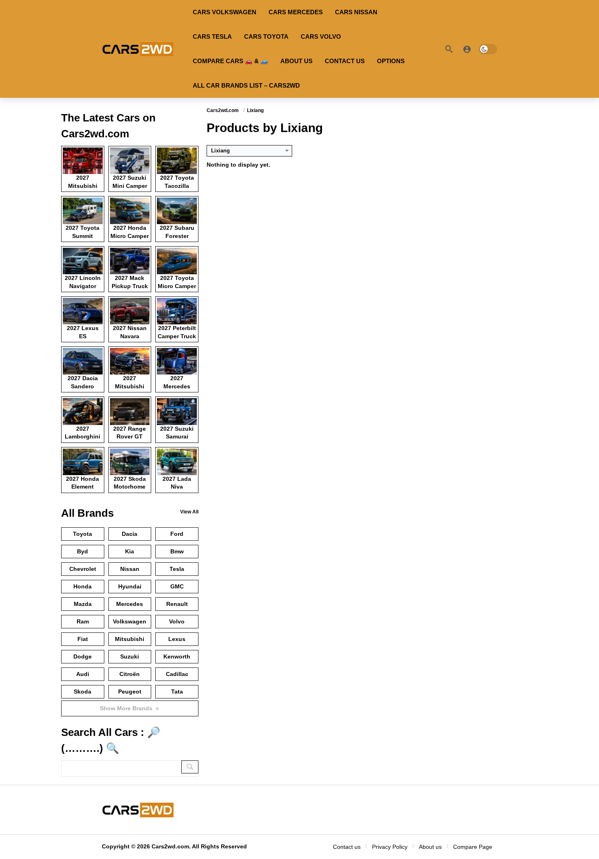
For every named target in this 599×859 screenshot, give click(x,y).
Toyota (82, 534)
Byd (82, 551)
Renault (177, 604)
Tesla (177, 569)
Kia (129, 551)
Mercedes (129, 604)
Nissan (129, 569)
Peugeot (129, 691)
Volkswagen (129, 621)
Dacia (129, 534)
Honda (82, 586)
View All (189, 512)
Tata (177, 691)
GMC (177, 586)
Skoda (82, 691)
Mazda (83, 604)
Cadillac (177, 674)
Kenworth (176, 656)
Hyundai (129, 586)
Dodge (82, 656)
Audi (82, 674)
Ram (83, 621)
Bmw (177, 551)
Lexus (176, 639)
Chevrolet (82, 569)
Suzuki (129, 656)
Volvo (177, 621)
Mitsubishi (129, 639)
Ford (176, 534)
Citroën (129, 674)
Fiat (82, 639)
